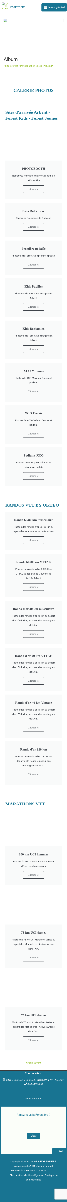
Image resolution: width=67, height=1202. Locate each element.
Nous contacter (33, 1098)
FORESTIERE (17, 7)
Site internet (11, 65)
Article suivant (33, 1062)
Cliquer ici (33, 189)
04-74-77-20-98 (35, 1084)
